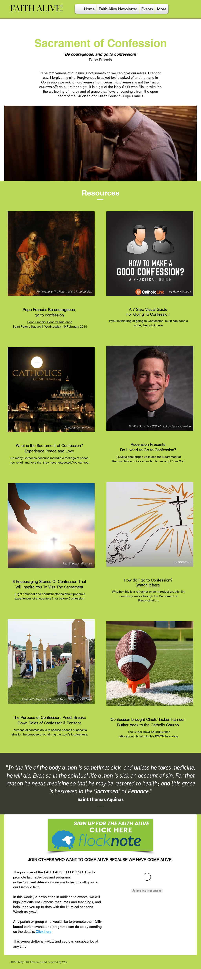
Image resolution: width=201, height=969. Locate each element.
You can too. (80, 462)
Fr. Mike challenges (129, 457)
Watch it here (148, 584)
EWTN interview (166, 736)
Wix (64, 962)
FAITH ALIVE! (36, 8)
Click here (43, 931)
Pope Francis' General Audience (49, 322)
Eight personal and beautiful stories (39, 594)
